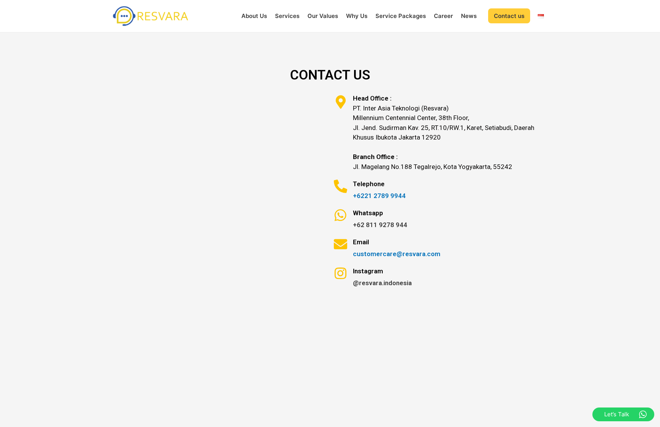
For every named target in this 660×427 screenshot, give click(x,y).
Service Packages (400, 15)
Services (287, 15)
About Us (254, 15)
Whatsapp (368, 213)
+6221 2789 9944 (379, 196)
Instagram (368, 271)
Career (443, 15)
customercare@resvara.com (396, 254)
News (469, 15)
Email (361, 242)
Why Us (356, 15)
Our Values (322, 15)
